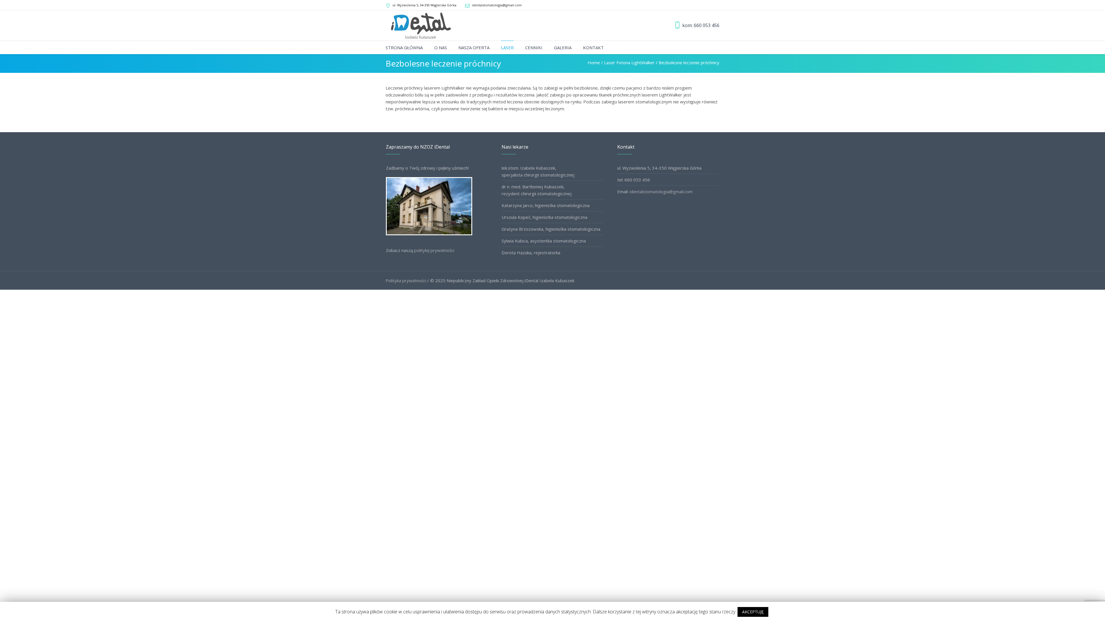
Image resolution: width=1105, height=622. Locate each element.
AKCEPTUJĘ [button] (753, 612)
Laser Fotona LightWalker (629, 62)
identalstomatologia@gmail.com (497, 5)
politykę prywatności (434, 250)
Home (594, 62)
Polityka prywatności (406, 280)
